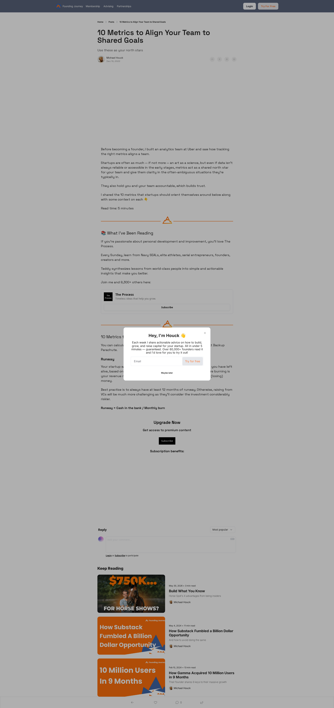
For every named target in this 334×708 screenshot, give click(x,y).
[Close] (205, 333)
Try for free (192, 361)
